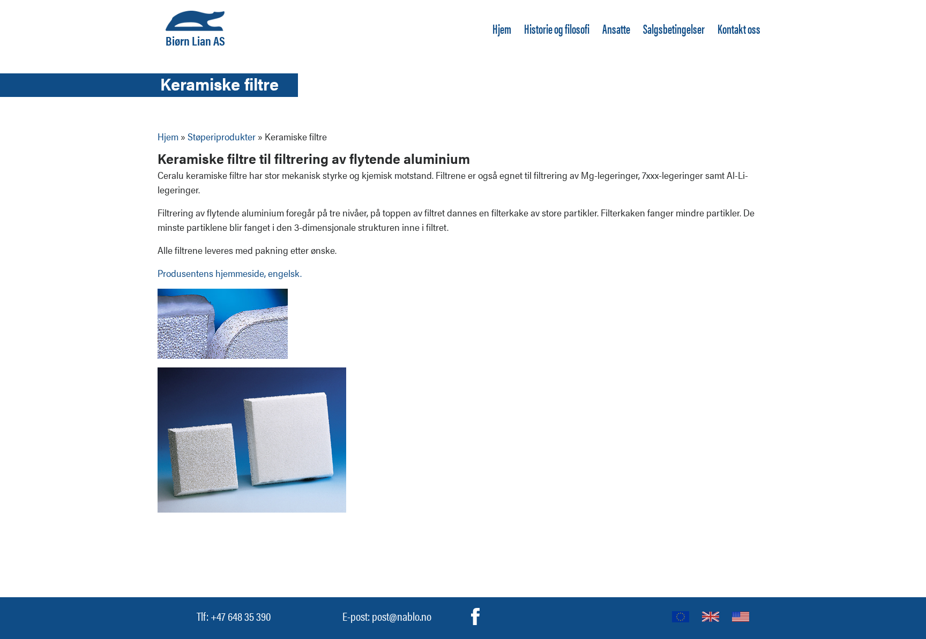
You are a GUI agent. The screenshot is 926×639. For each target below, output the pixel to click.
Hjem (501, 28)
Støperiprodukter (222, 136)
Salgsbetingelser (674, 28)
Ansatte (616, 28)
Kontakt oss (739, 28)
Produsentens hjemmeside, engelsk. (230, 273)
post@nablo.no (401, 615)
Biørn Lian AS (195, 39)
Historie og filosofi (556, 28)
